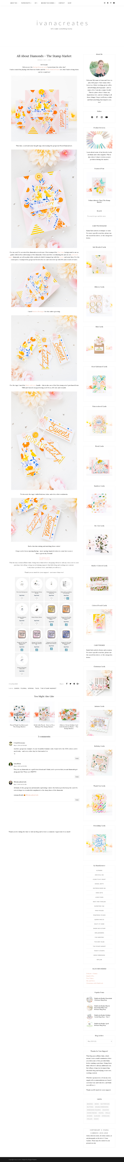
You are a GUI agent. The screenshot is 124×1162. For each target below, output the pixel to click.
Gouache (106, 1110)
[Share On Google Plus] (77, 683)
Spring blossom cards (40, 67)
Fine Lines (61, 252)
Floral (24, 688)
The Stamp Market (48, 688)
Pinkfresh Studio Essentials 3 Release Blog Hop (103, 999)
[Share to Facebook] (66, 683)
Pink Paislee (99, 910)
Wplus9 (99, 959)
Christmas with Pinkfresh (94, 983)
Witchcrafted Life (20, 782)
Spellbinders (99, 933)
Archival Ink (99, 875)
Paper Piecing (92, 1113)
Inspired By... (90, 976)
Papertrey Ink (99, 906)
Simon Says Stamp (99, 928)
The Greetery (99, 937)
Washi (96, 1119)
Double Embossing (101, 1107)
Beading (90, 1104)
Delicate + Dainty (91, 973)
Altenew (99, 870)
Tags (37, 688)
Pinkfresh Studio (99, 915)
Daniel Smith (99, 883)
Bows (97, 1104)
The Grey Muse (99, 942)
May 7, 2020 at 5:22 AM (20, 784)
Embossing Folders (94, 1110)
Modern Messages (38, 311)
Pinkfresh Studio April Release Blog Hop (101, 1024)
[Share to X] (70, 683)
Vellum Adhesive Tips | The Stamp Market (99, 201)
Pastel (101, 1113)
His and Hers (90, 981)
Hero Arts (99, 892)
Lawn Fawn (99, 897)
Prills (108, 1113)
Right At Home (99, 924)
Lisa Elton (17, 764)
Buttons (90, 1107)
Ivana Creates (17, 1159)
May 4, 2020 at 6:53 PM (20, 766)
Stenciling (105, 1116)
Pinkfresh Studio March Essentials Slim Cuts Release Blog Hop (102, 1007)
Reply (77, 758)
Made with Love (31, 385)
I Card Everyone (19, 743)
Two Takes (89, 978)
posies (62, 257)
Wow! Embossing (99, 955)
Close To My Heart (99, 879)
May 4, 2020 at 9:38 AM (20, 745)
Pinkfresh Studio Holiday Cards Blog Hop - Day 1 (102, 1016)
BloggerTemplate (32, 1159)
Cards (16, 688)
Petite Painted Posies (53, 69)
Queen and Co (99, 919)
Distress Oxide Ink (99, 888)
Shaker (89, 1116)
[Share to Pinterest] (74, 683)
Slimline (97, 1116)
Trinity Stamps (99, 950)
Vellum (89, 1119)
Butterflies (105, 1104)
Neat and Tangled (99, 901)
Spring (31, 688)
